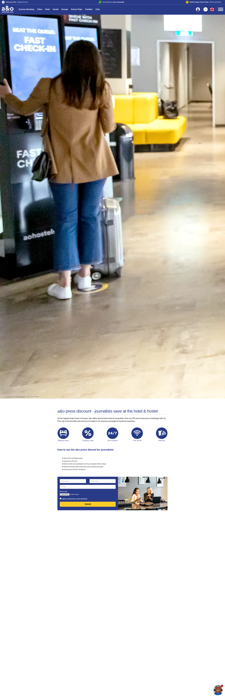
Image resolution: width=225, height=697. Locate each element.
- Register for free (17, 2)
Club (98, 9)
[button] (38, 2)
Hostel (55, 9)
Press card (63, 491)
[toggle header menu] (220, 9)
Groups (64, 9)
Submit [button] (88, 504)
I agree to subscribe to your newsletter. (75, 499)
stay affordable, (113, 2)
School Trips (76, 9)
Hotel (47, 9)
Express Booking (26, 9)
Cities (39, 9)
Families (89, 9)
